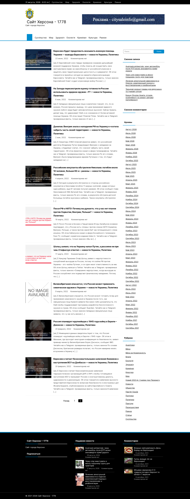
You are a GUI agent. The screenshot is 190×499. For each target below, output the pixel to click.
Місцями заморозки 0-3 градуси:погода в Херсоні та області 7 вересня (146, 472)
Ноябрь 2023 (131, 230)
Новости (129, 384)
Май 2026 (130, 141)
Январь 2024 (131, 223)
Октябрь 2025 (132, 160)
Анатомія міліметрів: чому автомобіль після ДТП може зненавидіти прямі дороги (143, 68)
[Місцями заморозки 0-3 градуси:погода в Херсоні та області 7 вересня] (128, 471)
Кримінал (97, 2)
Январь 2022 (131, 312)
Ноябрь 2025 (131, 156)
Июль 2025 (131, 168)
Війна (128, 349)
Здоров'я (130, 364)
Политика (130, 399)
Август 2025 (131, 164)
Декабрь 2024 (132, 195)
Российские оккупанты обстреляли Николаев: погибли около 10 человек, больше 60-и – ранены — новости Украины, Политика (85, 171)
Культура (108, 2)
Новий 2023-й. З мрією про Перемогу (143, 380)
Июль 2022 (131, 289)
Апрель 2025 (131, 180)
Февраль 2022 (132, 308)
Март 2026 (130, 145)
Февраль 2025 (132, 188)
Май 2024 (130, 215)
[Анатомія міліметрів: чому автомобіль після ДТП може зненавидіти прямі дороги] (80, 449)
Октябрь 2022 (132, 277)
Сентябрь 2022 (132, 281)
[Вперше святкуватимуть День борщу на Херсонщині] (128, 450)
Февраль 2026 (132, 149)
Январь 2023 (131, 266)
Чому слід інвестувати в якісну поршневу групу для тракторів (139, 76)
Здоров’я (76, 2)
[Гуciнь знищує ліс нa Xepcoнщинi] (128, 460)
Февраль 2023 (132, 262)
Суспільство (57, 2)
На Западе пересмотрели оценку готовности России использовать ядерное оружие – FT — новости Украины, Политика (82, 92)
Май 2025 (130, 176)
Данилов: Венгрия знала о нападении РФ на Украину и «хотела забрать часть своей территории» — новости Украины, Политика (86, 130)
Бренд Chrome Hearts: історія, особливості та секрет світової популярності (139, 97)
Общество (130, 388)
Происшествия (132, 407)
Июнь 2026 (131, 137)
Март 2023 (130, 258)
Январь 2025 (131, 192)
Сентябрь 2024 (132, 207)
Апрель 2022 (131, 301)
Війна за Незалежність (136, 353)
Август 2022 (131, 285)
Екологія (86, 2)
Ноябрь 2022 (131, 273)
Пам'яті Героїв (132, 392)
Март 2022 (130, 304)
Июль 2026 (131, 133)
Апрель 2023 (131, 254)
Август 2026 (131, 129)
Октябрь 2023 (132, 234)
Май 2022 (130, 297)
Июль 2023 (131, 242)
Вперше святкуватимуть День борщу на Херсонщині (147, 449)
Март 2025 (130, 184)
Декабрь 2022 (132, 269)
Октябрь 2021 (132, 324)
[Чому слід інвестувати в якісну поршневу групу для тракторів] (80, 464)
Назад (66, 400)
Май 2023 (130, 250)
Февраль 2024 (132, 219)
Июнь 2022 (131, 293)
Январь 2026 (131, 153)
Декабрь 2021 (132, 316)
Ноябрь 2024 (131, 199)
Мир (67, 2)
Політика (130, 396)
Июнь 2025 (131, 172)
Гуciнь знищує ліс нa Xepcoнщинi (143, 460)
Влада (128, 357)
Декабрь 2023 (132, 227)
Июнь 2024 (131, 211)
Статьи (129, 415)
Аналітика (130, 345)
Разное (118, 2)
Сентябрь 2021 (132, 328)
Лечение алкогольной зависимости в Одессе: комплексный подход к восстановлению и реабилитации (142, 83)
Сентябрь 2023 (132, 238)
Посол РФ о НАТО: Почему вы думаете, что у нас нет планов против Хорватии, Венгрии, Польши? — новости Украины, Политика (84, 212)
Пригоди (129, 403)
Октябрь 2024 (132, 203)
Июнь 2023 (131, 246)
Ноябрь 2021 (131, 320)
